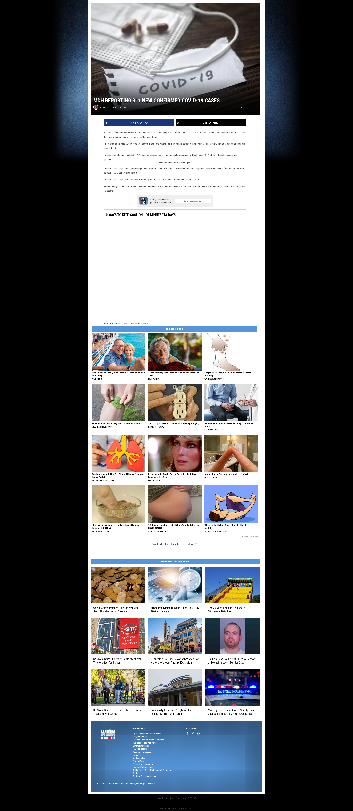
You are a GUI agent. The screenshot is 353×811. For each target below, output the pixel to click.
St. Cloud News (121, 323)
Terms (135, 755)
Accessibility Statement (143, 764)
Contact (136, 773)
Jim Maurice (103, 107)
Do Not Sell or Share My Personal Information (152, 770)
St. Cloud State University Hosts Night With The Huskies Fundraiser (117, 660)
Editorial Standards (141, 746)
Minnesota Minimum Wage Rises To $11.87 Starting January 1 (175, 609)
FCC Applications (140, 749)
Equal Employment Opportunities (147, 734)
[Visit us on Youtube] (199, 733)
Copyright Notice (140, 737)
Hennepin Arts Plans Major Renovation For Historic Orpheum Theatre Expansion (175, 660)
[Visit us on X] (194, 733)
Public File (137, 743)
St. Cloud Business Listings (144, 776)
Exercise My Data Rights (143, 767)
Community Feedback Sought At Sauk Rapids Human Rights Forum (172, 712)
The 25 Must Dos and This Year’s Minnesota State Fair (226, 609)
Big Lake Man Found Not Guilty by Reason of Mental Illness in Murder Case (231, 660)
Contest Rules (139, 758)
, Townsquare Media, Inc (128, 783)
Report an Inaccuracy (142, 752)
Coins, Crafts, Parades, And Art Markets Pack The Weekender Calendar (115, 609)
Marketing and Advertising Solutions (148, 740)
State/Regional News (138, 323)
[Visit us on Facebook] (188, 733)
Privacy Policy (139, 761)
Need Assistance (150, 743)
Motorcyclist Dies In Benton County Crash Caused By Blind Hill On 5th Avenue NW (231, 712)
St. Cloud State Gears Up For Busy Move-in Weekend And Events (117, 712)
